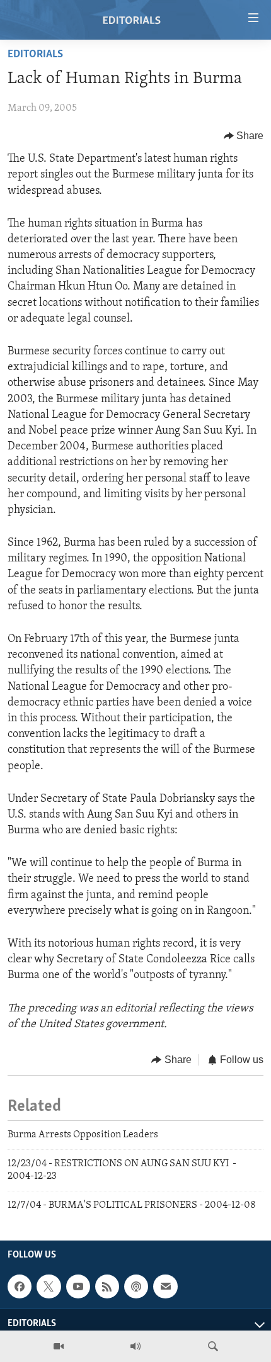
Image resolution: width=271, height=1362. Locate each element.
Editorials (35, 54)
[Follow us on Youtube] (78, 1286)
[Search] (213, 1346)
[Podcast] (136, 1286)
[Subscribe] (165, 1286)
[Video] (59, 1346)
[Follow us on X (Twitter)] (49, 1286)
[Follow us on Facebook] (20, 1286)
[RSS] (107, 1286)
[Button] (244, 136)
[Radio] (135, 1346)
